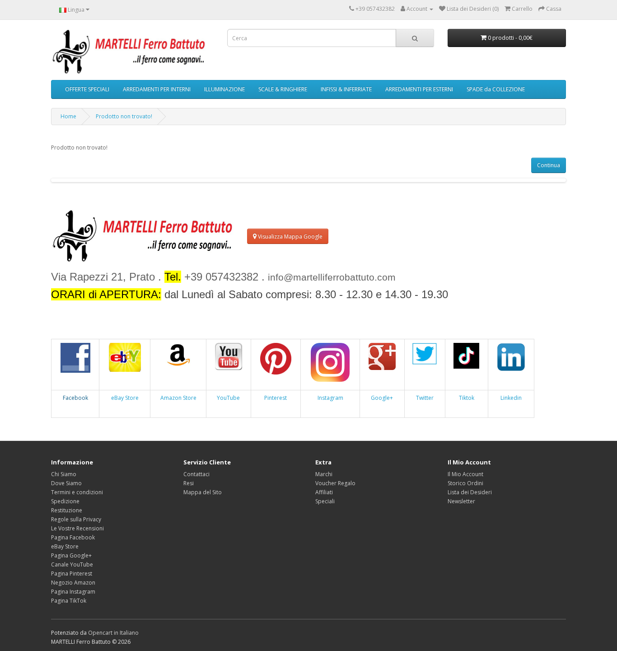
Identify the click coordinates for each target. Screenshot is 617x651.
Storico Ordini (465, 483)
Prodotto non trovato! (124, 116)
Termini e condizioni (77, 492)
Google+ (382, 398)
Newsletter (461, 501)
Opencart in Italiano (113, 633)
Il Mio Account (465, 474)
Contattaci (196, 474)
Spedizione (65, 501)
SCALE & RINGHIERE (282, 89)
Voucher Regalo (335, 483)
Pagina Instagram (73, 591)
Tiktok (466, 398)
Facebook (75, 398)
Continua (548, 165)
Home (68, 116)
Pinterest (275, 398)
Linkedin (511, 398)
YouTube (228, 398)
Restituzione (66, 510)
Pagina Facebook (73, 537)
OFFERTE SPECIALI (87, 89)
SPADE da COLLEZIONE (496, 89)
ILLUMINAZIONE (224, 89)
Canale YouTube (72, 564)
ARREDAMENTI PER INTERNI (157, 89)
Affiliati (324, 492)
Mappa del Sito (202, 492)
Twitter (425, 398)
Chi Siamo (63, 474)
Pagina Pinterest (71, 573)
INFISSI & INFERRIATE (346, 89)
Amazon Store (178, 398)
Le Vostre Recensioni (77, 528)
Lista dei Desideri (470, 492)
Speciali (325, 501)
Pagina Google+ (71, 555)
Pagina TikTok (68, 600)
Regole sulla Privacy (76, 519)
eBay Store (125, 398)
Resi (188, 483)
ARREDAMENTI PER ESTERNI (419, 89)
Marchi (323, 474)
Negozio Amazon (73, 582)
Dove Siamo (66, 483)
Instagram (330, 398)
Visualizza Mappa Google (290, 236)
